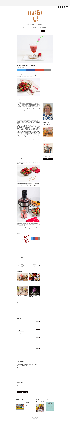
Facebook (30, 69)
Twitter (21, 69)
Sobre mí (39, 27)
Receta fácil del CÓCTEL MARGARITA (22, 295)
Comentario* (19, 367)
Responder (37, 321)
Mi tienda (44, 27)
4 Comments (20, 318)
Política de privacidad (35, 418)
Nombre (18, 379)
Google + (40, 69)
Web (17, 385)
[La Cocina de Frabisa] (35, 16)
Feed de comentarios (29, 405)
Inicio (24, 27)
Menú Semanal (33, 27)
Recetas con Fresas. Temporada (33, 282)
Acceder (27, 402)
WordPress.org (28, 407)
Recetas (28, 27)
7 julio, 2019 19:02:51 (21, 331)
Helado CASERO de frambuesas (21, 282)
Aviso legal (35, 419)
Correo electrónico (20, 382)
